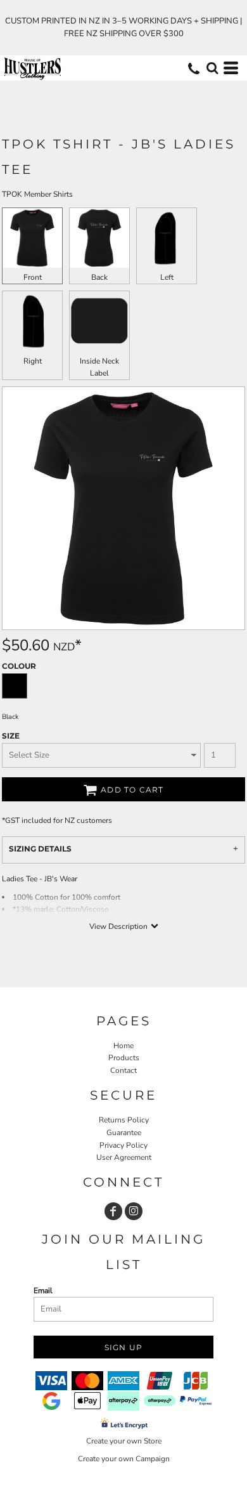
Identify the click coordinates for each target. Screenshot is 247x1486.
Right (32, 361)
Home (123, 1046)
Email (43, 1290)
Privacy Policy (123, 1145)
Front (32, 277)
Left (167, 277)
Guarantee (123, 1133)
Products (123, 1058)
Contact (123, 1070)
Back (99, 277)
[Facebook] (113, 1211)
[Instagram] (133, 1211)
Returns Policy (124, 1120)
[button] (212, 68)
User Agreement (123, 1157)
